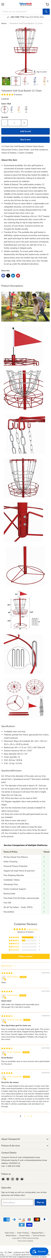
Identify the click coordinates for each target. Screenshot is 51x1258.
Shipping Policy (37, 1233)
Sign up (40, 1202)
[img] (7, 973)
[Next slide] (48, 81)
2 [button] (24, 1116)
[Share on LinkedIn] (13, 276)
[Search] (46, 12)
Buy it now (25, 139)
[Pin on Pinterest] (18, 276)
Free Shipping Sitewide (14, 875)
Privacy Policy (24, 1235)
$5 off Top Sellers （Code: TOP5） (19, 907)
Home (4, 23)
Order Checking (10, 861)
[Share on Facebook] (3, 276)
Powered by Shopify (25, 1241)
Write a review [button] (25, 956)
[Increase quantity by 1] (24, 123)
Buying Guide (9, 893)
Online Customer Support (15, 889)
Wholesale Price (11, 884)
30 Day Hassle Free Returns (16, 857)
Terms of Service (39, 1235)
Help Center (9, 1233)
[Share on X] (8, 276)
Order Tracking (23, 1233)
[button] (6, 81)
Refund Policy (11, 1235)
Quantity (4, 117)
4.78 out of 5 (32, 929)
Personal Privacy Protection (16, 866)
